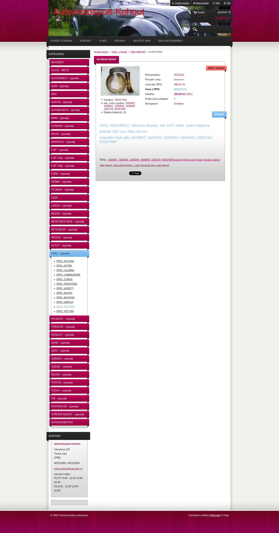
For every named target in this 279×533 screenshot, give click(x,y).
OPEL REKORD (137, 52)
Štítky (103, 159)
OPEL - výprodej (119, 52)
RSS (218, 3)
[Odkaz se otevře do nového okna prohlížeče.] (120, 95)
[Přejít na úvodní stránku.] (58, 11)
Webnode (215, 515)
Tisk (229, 3)
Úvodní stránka (101, 52)
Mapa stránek (202, 3)
